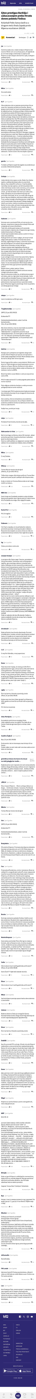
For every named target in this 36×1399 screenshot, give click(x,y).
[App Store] (26, 1371)
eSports (5, 1347)
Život (5, 1333)
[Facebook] (20, 1317)
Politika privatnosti (22, 1352)
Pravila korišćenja (22, 1349)
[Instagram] (28, 1317)
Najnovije (13, 3)
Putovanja (6, 1339)
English (18, 1330)
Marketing (19, 1343)
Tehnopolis (7, 1350)
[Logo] (3, 3)
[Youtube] (32, 1317)
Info (4, 1325)
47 (3, 37)
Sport (5, 1327)
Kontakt (18, 1360)
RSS (17, 1357)
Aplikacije (19, 1354)
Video (18, 1325)
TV (16, 1327)
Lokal (5, 1355)
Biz (4, 1330)
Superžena (6, 1344)
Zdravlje (6, 1336)
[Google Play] (10, 1371)
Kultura (5, 1341)
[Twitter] (24, 1317)
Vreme (18, 1333)
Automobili (6, 1353)
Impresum (19, 1346)
